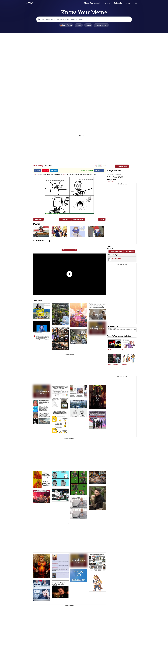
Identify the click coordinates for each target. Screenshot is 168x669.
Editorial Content (101, 25)
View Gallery (65, 219)
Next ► (101, 219)
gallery (64, 174)
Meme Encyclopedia (92, 3)
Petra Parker (126, 350)
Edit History (130, 251)
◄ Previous (38, 219)
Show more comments (69, 250)
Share (38, 170)
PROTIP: (36, 174)
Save (46, 170)
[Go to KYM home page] (29, 4)
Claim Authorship (116, 251)
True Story (38, 166)
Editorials (118, 3)
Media (107, 3)
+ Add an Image (122, 166)
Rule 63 (124, 364)
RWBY (110, 350)
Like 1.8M (100, 170)
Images (78, 25)
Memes (88, 25)
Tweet (55, 170)
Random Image (78, 219)
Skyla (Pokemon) (113, 364)
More (128, 3)
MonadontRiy (116, 258)
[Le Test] (69, 195)
